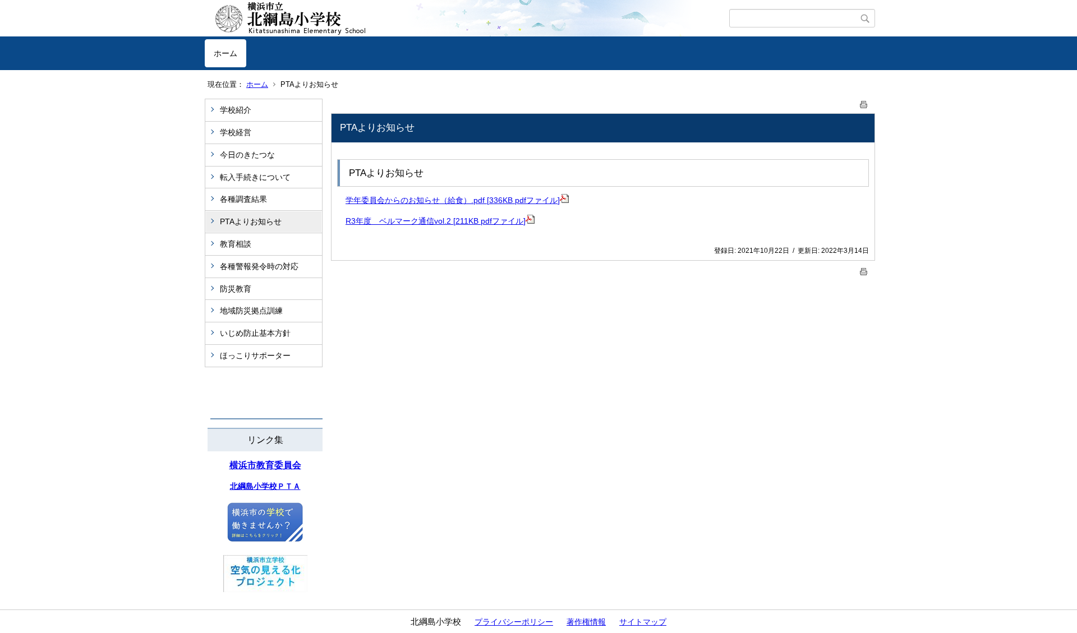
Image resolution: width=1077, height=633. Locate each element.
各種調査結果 (243, 199)
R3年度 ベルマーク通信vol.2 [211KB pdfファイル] (436, 220)
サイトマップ (642, 621)
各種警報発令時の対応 (259, 266)
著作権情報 (586, 621)
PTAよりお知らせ (251, 221)
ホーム (225, 53)
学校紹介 (235, 109)
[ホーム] (467, 18)
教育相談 (235, 243)
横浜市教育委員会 (265, 465)
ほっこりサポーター (255, 355)
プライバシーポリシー (514, 621)
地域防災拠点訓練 (251, 310)
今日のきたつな (247, 154)
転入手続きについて (255, 177)
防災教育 (235, 288)
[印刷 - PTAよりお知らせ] (863, 102)
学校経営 (235, 132)
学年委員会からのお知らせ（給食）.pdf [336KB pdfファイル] (453, 200)
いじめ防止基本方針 (255, 333)
